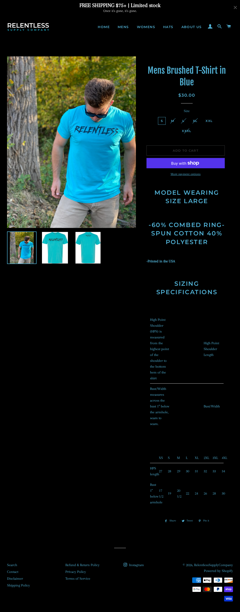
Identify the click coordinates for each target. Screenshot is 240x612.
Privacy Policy (75, 572)
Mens (123, 27)
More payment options (186, 174)
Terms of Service (77, 578)
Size (187, 111)
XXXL (186, 131)
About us (191, 27)
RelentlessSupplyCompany (213, 565)
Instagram (136, 565)
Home (104, 27)
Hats (168, 27)
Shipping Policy (18, 585)
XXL (209, 121)
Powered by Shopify (218, 571)
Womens (146, 27)
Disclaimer (15, 578)
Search (12, 565)
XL (195, 121)
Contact (12, 572)
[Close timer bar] (235, 7)
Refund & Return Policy (82, 565)
